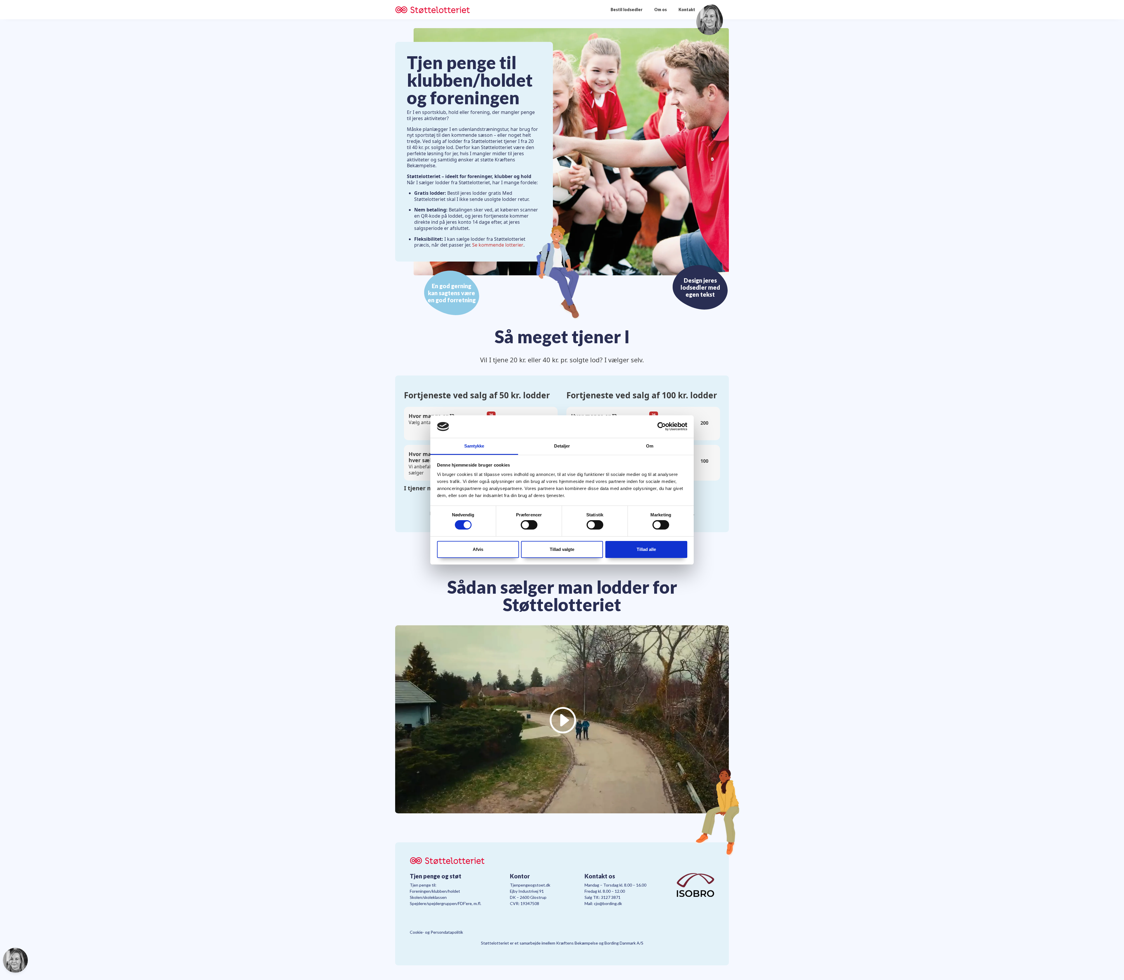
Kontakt (686, 9)
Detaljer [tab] (562, 445)
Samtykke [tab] (474, 445)
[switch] (529, 525)
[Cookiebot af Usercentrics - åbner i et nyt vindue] (661, 426)
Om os (660, 9)
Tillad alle (646, 549)
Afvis (478, 549)
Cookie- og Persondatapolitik (436, 932)
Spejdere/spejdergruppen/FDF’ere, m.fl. (445, 903)
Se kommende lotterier (497, 245)
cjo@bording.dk (608, 903)
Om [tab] (649, 445)
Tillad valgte (562, 549)
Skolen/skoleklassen (428, 897)
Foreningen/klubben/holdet (435, 891)
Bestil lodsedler (626, 9)
